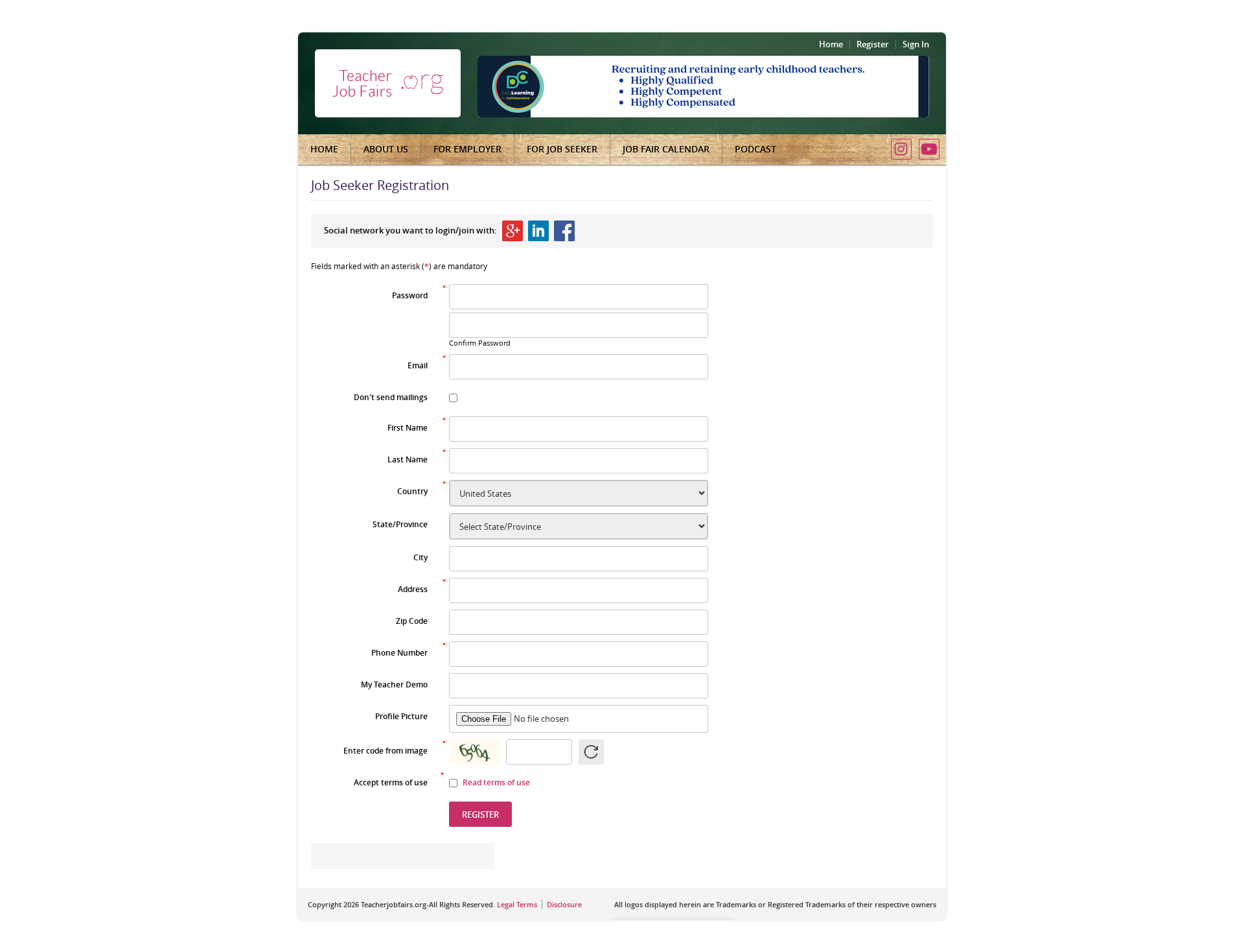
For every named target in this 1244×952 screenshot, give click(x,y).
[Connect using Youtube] (929, 149)
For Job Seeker (562, 149)
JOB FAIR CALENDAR (666, 149)
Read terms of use (496, 782)
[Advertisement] (836, 465)
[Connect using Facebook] (564, 230)
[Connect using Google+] (512, 230)
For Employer (467, 149)
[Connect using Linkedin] (538, 230)
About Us (385, 149)
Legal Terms (517, 904)
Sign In (916, 44)
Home (831, 44)
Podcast (755, 149)
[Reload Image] (591, 752)
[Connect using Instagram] (901, 149)
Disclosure (564, 904)
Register (873, 44)
